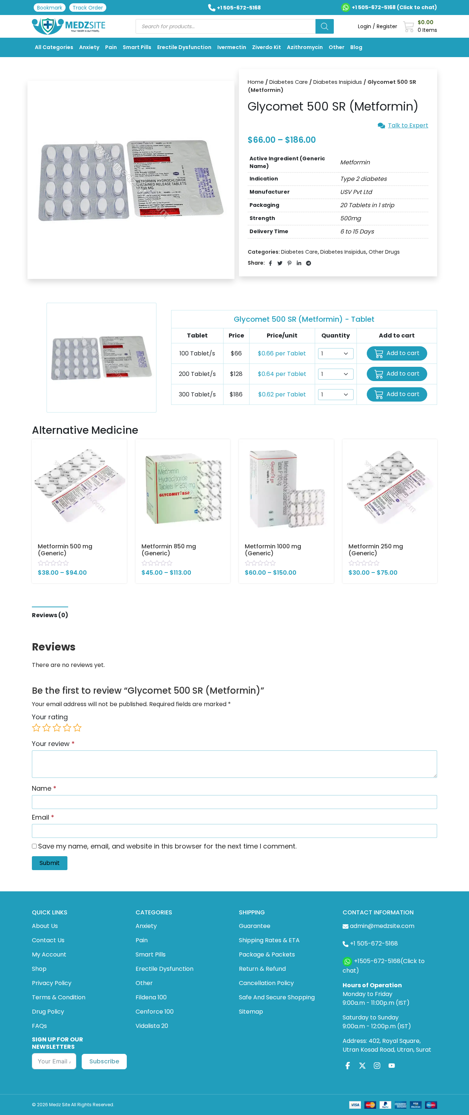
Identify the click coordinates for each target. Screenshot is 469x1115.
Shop (39, 969)
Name (44, 788)
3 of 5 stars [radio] (56, 727)
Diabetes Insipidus (337, 82)
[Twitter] (362, 1065)
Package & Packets (267, 954)
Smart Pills (137, 47)
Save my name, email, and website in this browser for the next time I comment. (167, 846)
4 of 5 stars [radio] (67, 727)
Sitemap (251, 1011)
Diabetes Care (288, 82)
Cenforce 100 (155, 1011)
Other (336, 47)
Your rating (50, 716)
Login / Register (377, 26)
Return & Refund (262, 969)
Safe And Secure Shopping (277, 997)
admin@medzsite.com (382, 926)
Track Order (88, 7)
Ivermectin (231, 47)
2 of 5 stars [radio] (46, 727)
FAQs (39, 1026)
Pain (111, 47)
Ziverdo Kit (266, 47)
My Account (49, 954)
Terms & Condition (58, 997)
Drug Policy (48, 1011)
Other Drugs (384, 252)
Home (256, 82)
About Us (45, 926)
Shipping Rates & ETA (269, 940)
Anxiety (89, 47)
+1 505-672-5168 (239, 7)
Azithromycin (305, 47)
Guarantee (254, 926)
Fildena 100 (151, 997)
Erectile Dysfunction (184, 47)
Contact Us (48, 940)
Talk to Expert (408, 125)
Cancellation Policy (266, 983)
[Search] (324, 26)
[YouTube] (392, 1065)
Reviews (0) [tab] (50, 615)
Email (43, 817)
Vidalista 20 (152, 1026)
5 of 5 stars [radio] (77, 727)
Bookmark (49, 7)
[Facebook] (348, 1065)
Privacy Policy (51, 983)
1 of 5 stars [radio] (36, 727)
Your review (53, 743)
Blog (356, 47)
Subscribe (104, 1061)
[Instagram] (377, 1065)
